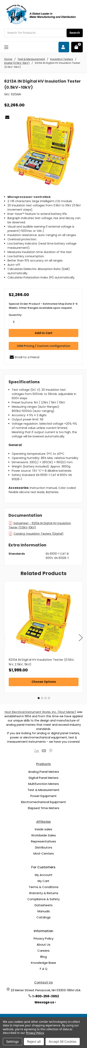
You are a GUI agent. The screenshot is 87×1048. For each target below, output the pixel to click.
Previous (5, 638)
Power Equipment (43, 796)
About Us (43, 944)
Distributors (43, 847)
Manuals (43, 911)
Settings (12, 1041)
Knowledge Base (43, 963)
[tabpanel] (43, 637)
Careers (43, 950)
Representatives (43, 841)
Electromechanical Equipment (43, 802)
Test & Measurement (43, 790)
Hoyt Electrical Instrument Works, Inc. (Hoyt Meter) (40, 712)
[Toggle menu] (6, 47)
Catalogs (43, 917)
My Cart (43, 881)
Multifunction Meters (43, 784)
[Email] (7, 117)
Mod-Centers (43, 853)
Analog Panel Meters (43, 772)
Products (43, 764)
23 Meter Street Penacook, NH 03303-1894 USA (46, 990)
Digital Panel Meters (43, 778)
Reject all (34, 1041)
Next (81, 638)
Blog (43, 957)
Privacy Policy (43, 938)
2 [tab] (42, 698)
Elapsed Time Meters (43, 808)
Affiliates (43, 822)
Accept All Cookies (62, 1041)
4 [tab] (49, 698)
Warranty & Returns (43, 893)
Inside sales (43, 829)
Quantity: (15, 315)
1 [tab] (39, 698)
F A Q (43, 969)
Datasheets (44, 905)
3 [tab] (46, 698)
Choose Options (44, 682)
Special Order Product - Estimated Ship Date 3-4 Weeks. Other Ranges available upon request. (43, 306)
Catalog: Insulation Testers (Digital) (39, 534)
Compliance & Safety (43, 899)
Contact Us (43, 982)
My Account (43, 875)
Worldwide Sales (43, 835)
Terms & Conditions (43, 887)
